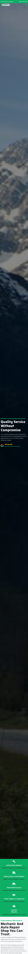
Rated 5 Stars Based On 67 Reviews (12, 446)
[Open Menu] (26, 5)
